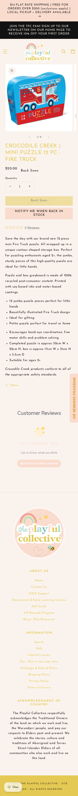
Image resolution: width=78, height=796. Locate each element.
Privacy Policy (39, 681)
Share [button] (14, 385)
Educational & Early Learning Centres (39, 600)
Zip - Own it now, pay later (39, 661)
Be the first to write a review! (39, 463)
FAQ (39, 648)
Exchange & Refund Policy (39, 668)
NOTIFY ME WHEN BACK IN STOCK (39, 213)
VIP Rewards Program (39, 613)
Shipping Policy (39, 674)
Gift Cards (39, 606)
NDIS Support (39, 593)
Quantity (11, 178)
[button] (5, 51)
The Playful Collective (39, 783)
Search (39, 642)
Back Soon (39, 200)
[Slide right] (48, 137)
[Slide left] (29, 137)
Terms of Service (39, 687)
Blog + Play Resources (39, 619)
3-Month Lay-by (39, 655)
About (39, 580)
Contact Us (39, 587)
